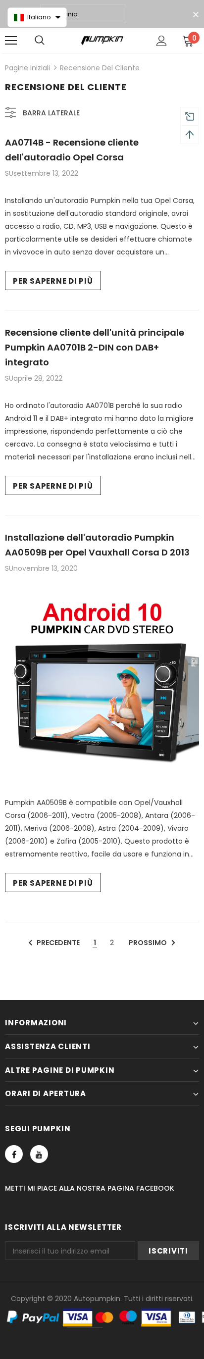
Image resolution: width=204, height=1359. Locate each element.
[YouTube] (39, 1154)
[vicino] (196, 15)
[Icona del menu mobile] (11, 41)
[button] (37, 17)
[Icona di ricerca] (40, 41)
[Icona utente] (161, 41)
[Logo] (102, 40)
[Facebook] (14, 1154)
